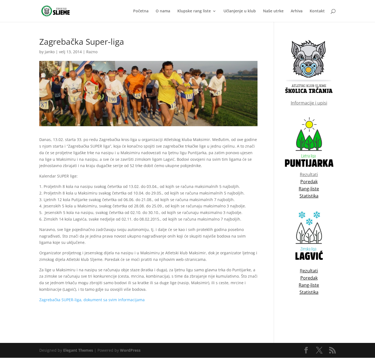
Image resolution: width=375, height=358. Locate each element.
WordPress (130, 350)
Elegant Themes (78, 350)
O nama (163, 11)
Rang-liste (309, 285)
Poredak (309, 278)
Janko (50, 51)
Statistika (309, 292)
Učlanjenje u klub (239, 11)
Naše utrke (273, 11)
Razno (91, 51)
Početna (141, 11)
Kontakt (317, 11)
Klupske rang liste (194, 11)
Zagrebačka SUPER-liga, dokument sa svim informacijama (92, 299)
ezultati (310, 271)
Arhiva (297, 11)
